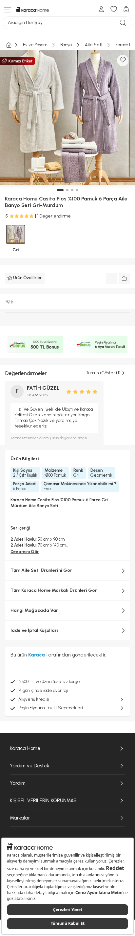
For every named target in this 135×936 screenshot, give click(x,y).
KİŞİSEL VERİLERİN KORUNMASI (44, 800)
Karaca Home (25, 748)
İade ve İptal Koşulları (34, 630)
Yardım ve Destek (29, 766)
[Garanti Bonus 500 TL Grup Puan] (35, 344)
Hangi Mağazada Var (34, 610)
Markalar (20, 818)
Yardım (18, 783)
